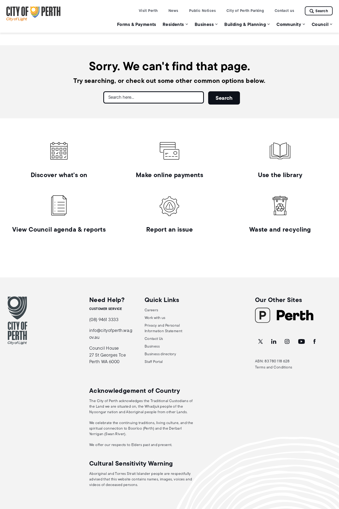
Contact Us (154, 339)
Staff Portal (154, 362)
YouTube (302, 342)
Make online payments (169, 175)
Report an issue (169, 230)
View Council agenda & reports (59, 230)
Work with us (155, 318)
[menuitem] (136, 24)
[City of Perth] (17, 320)
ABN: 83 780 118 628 (272, 361)
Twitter (261, 342)
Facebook (315, 342)
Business (152, 347)
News (173, 11)
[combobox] (153, 99)
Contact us (284, 11)
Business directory (160, 354)
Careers (151, 310)
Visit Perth (148, 11)
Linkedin (274, 342)
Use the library (280, 175)
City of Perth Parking (245, 11)
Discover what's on (59, 175)
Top (330, 477)
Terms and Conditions (273, 368)
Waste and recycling (280, 230)
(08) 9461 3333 (103, 320)
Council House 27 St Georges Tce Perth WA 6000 (107, 355)
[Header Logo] (33, 20)
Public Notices (202, 11)
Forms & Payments (136, 24)
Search (321, 11)
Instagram (288, 342)
